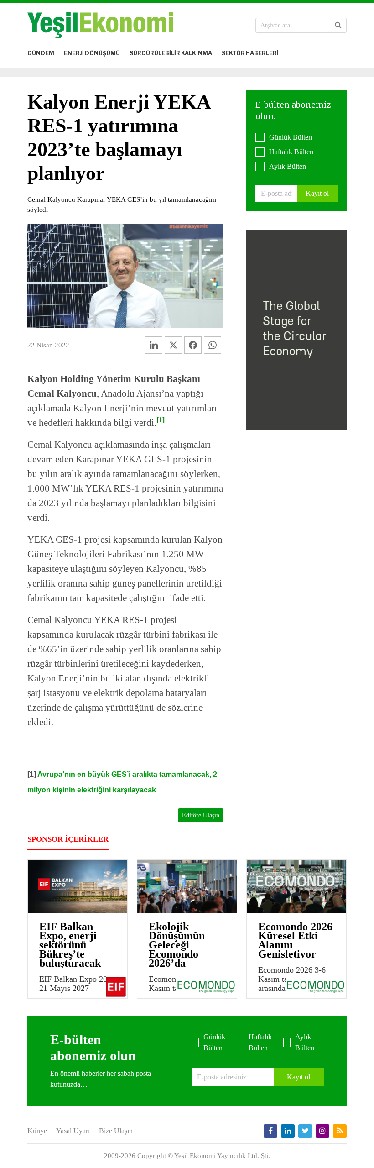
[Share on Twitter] (173, 345)
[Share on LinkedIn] (153, 345)
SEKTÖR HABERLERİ (250, 53)
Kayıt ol (317, 193)
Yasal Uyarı (73, 1131)
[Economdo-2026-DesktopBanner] (296, 329)
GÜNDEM (40, 53)
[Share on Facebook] (193, 345)
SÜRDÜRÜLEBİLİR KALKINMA (171, 53)
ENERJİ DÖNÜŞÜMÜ (92, 53)
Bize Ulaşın (116, 1131)
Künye (37, 1131)
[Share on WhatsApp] (212, 345)
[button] (338, 25)
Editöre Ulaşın (200, 815)
